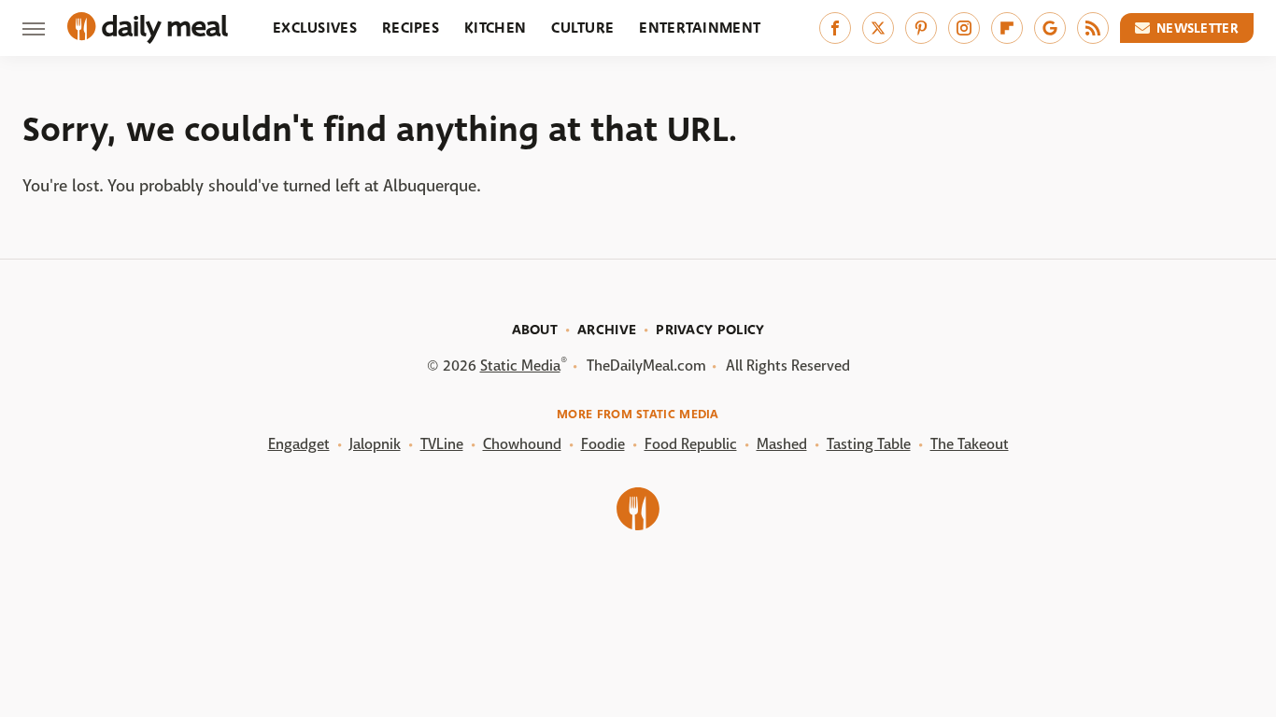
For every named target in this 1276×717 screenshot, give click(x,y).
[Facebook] (835, 28)
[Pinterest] (921, 28)
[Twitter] (878, 28)
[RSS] (1093, 28)
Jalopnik (375, 444)
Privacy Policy (710, 329)
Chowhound (522, 444)
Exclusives (315, 27)
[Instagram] (964, 28)
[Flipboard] (1007, 28)
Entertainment (699, 27)
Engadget (299, 444)
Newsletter (1197, 28)
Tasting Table (869, 444)
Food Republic (691, 444)
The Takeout (969, 444)
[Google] (1050, 28)
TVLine (441, 444)
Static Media (520, 365)
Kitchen (495, 27)
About (535, 329)
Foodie (603, 444)
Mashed (782, 444)
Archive (606, 329)
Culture (582, 27)
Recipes (410, 27)
